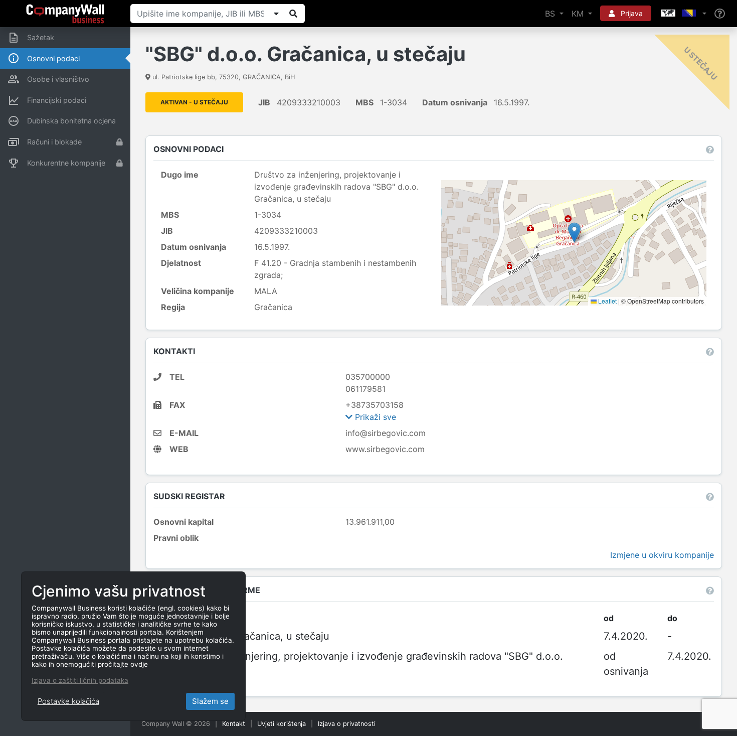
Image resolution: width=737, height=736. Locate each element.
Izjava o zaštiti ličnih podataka (80, 680)
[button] (682, 14)
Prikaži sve (374, 417)
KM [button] (579, 14)
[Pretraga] (293, 13)
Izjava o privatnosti (347, 723)
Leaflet (607, 301)
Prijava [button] (631, 13)
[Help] (719, 14)
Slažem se (210, 701)
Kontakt (233, 723)
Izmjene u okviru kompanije (662, 555)
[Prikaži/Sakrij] (276, 13)
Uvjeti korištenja (281, 723)
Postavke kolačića (68, 701)
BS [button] (551, 14)
